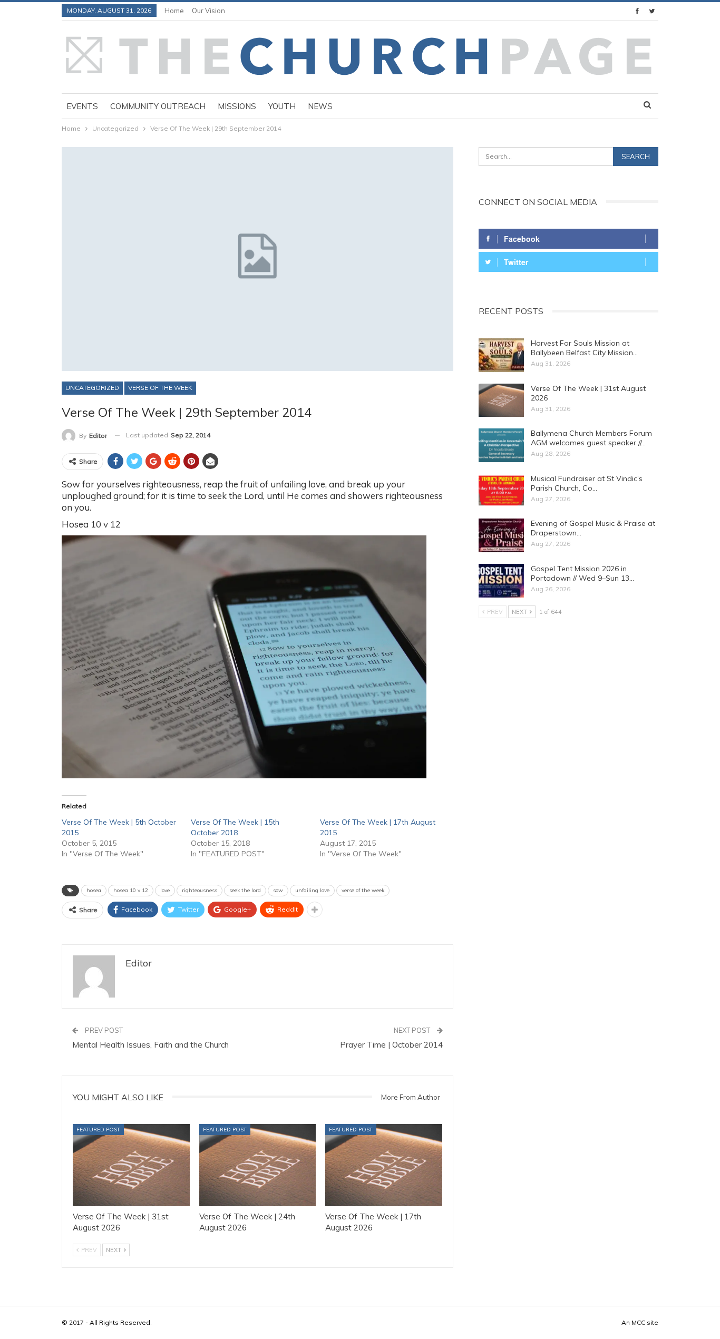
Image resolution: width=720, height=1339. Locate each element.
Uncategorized (92, 388)
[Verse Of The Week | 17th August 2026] (383, 1165)
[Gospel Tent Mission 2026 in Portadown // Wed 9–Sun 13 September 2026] (501, 581)
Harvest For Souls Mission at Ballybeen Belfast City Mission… (584, 347)
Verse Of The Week (160, 388)
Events (82, 106)
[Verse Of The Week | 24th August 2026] (257, 1165)
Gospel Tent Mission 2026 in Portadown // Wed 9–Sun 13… (582, 573)
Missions (237, 106)
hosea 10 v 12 (130, 890)
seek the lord (245, 890)
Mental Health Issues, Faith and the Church (150, 1045)
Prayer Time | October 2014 (391, 1045)
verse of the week (363, 890)
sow (278, 890)
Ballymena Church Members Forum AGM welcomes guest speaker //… (591, 437)
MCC (638, 1322)
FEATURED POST (98, 1129)
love (165, 890)
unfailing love (312, 890)
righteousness (199, 890)
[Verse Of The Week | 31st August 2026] (131, 1165)
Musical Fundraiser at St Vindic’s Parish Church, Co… (587, 483)
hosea (93, 890)
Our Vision (208, 10)
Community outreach (158, 106)
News (320, 106)
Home (174, 10)
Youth (282, 106)
